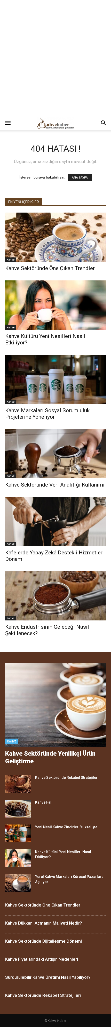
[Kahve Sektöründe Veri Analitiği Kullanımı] (55, 453)
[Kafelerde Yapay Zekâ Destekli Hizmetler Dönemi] (55, 521)
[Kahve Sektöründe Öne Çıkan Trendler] (55, 237)
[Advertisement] (55, 58)
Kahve (10, 259)
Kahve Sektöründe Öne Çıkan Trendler (50, 268)
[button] (104, 123)
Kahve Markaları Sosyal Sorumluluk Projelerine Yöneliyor (47, 413)
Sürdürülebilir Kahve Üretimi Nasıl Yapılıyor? (48, 977)
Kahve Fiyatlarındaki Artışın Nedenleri (41, 959)
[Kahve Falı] (18, 809)
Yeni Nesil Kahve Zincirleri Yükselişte (66, 827)
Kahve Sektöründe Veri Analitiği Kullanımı (55, 485)
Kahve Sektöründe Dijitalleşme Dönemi (43, 941)
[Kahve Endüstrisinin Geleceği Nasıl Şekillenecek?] (55, 595)
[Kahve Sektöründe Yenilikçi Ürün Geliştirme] (55, 705)
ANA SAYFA (80, 177)
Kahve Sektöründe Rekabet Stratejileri (67, 777)
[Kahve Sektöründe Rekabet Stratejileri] (18, 784)
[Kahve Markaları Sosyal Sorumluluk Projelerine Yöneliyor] (55, 379)
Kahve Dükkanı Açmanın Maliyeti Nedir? (43, 923)
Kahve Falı (43, 802)
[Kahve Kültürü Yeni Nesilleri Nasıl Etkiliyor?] (55, 305)
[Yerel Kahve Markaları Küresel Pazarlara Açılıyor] (18, 883)
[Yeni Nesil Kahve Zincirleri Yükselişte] (18, 833)
